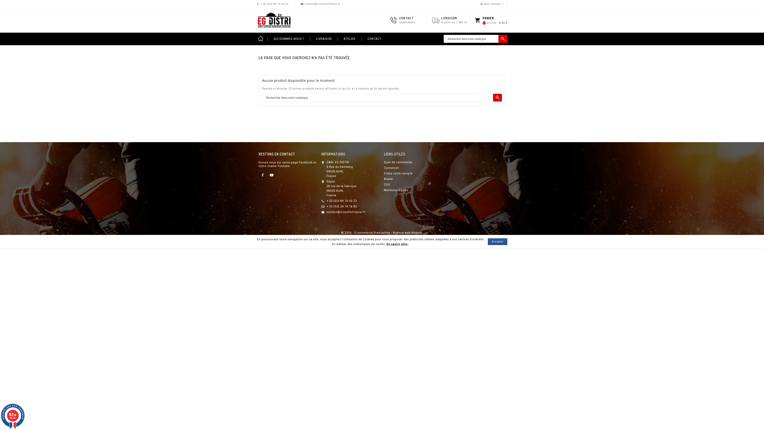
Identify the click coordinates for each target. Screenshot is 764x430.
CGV (387, 184)
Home (261, 39)
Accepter (497, 241)
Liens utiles (394, 154)
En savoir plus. (398, 244)
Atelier (350, 38)
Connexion (391, 167)
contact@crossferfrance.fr (345, 212)
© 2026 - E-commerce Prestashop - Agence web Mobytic (382, 232)
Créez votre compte (398, 173)
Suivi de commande (398, 162)
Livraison (324, 38)
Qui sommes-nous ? (289, 38)
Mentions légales (396, 190)
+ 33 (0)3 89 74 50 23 (341, 200)
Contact (374, 38)
